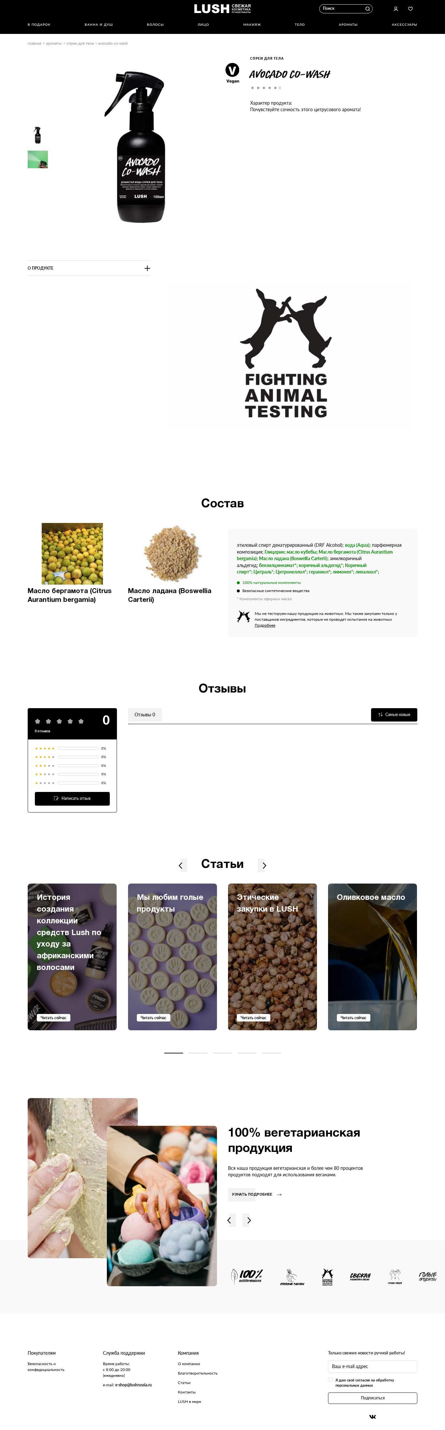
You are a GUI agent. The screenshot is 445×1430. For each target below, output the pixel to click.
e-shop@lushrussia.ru (133, 1384)
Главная (34, 43)
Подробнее (265, 625)
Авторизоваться (395, 8)
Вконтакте (372, 1416)
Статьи (184, 1382)
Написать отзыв (76, 798)
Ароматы (54, 43)
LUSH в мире (189, 1401)
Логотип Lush (222, 8)
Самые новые (397, 714)
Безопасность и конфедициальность (46, 1366)
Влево (180, 865)
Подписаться (373, 1397)
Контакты (187, 1392)
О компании (189, 1363)
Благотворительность (198, 1373)
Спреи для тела (80, 43)
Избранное (410, 8)
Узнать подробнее (252, 1194)
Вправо (264, 865)
